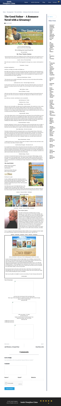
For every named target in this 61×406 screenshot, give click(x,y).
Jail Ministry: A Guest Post (11, 347)
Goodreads (16, 208)
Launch (18, 59)
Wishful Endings (22, 154)
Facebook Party (10, 265)
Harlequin (30, 192)
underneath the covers (18, 82)
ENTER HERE (24, 276)
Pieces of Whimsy (22, 91)
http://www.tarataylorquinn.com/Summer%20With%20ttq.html (18, 262)
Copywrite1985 (22, 113)
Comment (6, 363)
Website (12, 234)
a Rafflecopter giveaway (9, 320)
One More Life (40, 347)
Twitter (26, 234)
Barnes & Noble (24, 192)
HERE (30, 47)
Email (20, 377)
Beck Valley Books (19, 129)
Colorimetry (22, 65)
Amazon (18, 192)
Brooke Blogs (20, 104)
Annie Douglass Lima (9, 2)
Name (6, 377)
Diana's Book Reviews (22, 139)
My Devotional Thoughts (20, 144)
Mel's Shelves (22, 89)
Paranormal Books (22, 122)
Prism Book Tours (26, 46)
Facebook (22, 234)
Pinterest (30, 234)
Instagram (35, 234)
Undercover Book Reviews (22, 77)
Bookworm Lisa (22, 102)
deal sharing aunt (22, 100)
